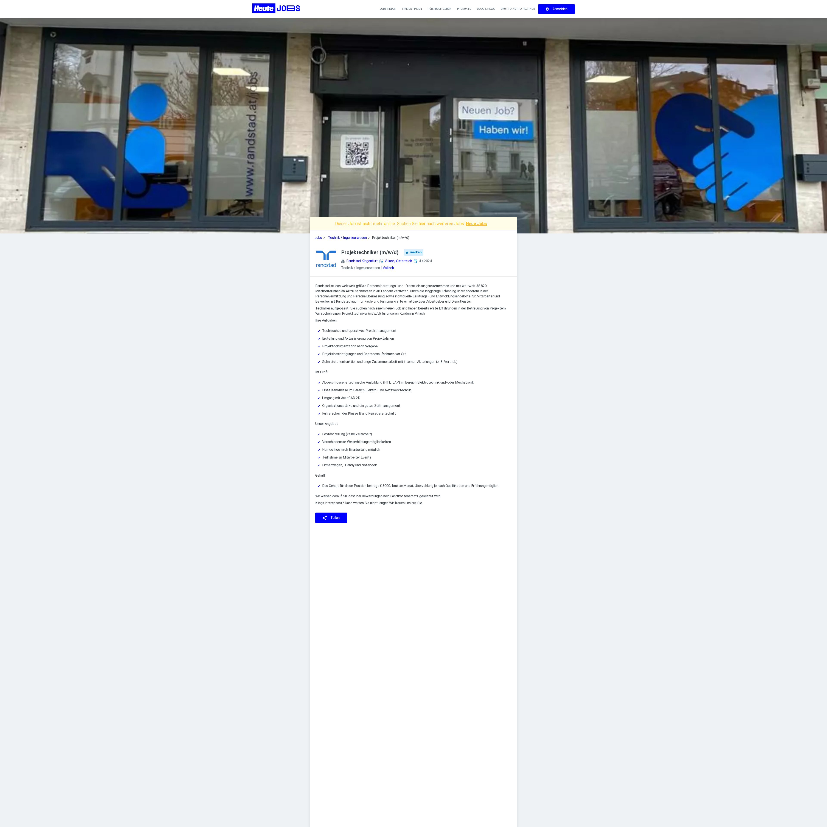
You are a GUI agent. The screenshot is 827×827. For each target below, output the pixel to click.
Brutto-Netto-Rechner (518, 8)
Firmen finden (412, 8)
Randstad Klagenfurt (362, 261)
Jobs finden (387, 8)
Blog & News (486, 8)
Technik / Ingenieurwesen (347, 238)
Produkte (464, 8)
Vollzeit (388, 268)
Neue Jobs (476, 223)
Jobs (318, 238)
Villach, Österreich (398, 261)
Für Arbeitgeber (439, 8)
